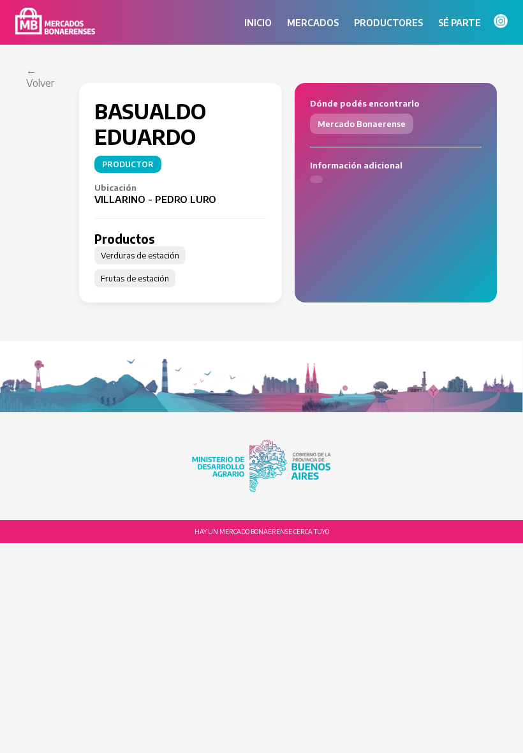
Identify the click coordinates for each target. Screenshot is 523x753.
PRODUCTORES (388, 22)
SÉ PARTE (459, 22)
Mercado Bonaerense (362, 124)
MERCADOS (313, 22)
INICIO (258, 22)
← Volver (40, 76)
